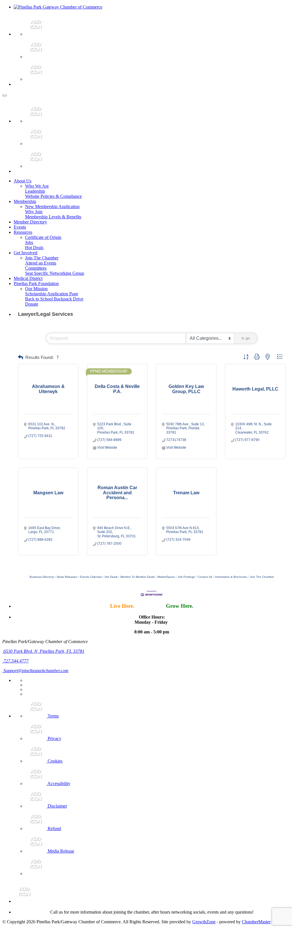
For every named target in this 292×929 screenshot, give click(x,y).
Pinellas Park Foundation (36, 283)
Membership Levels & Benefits (53, 216)
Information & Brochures (231, 576)
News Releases (67, 576)
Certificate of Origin (43, 237)
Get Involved (25, 252)
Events (20, 227)
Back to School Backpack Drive (54, 298)
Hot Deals (34, 247)
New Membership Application (52, 206)
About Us (22, 180)
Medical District (28, 278)
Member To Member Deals (137, 576)
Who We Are (37, 186)
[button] (20, 357)
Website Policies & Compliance (53, 196)
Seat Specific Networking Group (54, 273)
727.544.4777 (15, 660)
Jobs (29, 242)
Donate (31, 304)
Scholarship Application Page (51, 293)
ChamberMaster (256, 921)
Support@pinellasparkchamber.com (35, 670)
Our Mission (36, 288)
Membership (25, 201)
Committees (35, 268)
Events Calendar (91, 576)
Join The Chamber (41, 257)
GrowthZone (204, 921)
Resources (23, 232)
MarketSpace (166, 576)
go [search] (248, 338)
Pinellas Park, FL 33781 (43, 651)
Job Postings (186, 576)
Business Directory (42, 576)
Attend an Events (40, 263)
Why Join (33, 211)
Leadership (35, 191)
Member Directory (30, 221)
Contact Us (205, 576)
